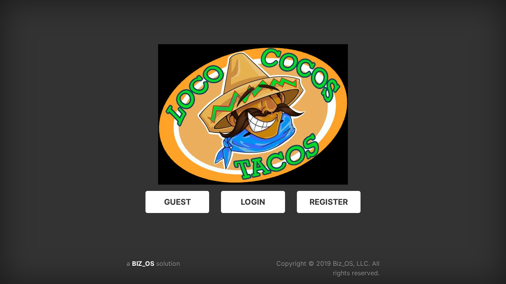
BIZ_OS (143, 263)
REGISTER (329, 202)
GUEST (177, 202)
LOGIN (253, 202)
